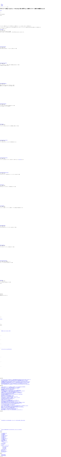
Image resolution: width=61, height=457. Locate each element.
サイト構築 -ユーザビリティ (4, 435)
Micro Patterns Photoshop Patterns (3, 260)
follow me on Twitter (3, 454)
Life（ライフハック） (3, 450)
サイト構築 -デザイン (3, 436)
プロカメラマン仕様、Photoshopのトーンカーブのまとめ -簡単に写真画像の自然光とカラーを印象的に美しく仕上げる (14, 405)
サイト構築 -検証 (3, 439)
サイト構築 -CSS (3, 437)
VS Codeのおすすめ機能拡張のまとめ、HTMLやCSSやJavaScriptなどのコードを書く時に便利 (11, 394)
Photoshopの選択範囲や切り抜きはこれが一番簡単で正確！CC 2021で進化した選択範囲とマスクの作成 (13, 402)
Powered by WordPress (3, 455)
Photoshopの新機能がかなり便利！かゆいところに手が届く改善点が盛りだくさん (10, 401)
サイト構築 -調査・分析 (4, 433)
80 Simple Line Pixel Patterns (3, 46)
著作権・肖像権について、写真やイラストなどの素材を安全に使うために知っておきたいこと (12, 409)
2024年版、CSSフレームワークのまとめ (5, 399)
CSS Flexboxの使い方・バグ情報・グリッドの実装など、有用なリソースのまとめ (10, 397)
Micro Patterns (1, 280)
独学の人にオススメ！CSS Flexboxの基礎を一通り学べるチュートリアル (9, 396)
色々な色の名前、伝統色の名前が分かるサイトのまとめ (7, 393)
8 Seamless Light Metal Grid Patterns (3, 157)
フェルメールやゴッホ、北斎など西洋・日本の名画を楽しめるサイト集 (9, 408)
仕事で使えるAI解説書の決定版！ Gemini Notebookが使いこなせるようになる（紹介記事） (11, 429)
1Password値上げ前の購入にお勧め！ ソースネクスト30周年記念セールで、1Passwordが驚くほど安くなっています (14, 383)
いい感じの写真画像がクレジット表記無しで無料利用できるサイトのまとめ (10, 391)
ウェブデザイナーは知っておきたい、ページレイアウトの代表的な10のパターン (10, 403)
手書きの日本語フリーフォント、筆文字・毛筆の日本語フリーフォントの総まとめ (10, 387)
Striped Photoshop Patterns (2, 225)
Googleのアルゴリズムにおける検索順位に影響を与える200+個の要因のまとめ (10, 400)
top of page (1, 430)
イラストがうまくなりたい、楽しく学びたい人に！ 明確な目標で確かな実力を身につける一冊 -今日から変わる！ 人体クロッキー (16, 379)
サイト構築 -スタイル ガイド (4, 438)
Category (2, 4)
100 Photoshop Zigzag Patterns (3, 103)
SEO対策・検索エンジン (4, 440)
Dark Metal (20, 159)
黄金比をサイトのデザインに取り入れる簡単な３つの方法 (7, 407)
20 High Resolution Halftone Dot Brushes (4, 172)
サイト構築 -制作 (3, 434)
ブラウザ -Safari (4, 448)
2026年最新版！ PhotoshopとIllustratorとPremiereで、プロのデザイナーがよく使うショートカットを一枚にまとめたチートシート (15, 381)
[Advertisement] (30, 20)
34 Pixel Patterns (1, 29)
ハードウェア (2, 444)
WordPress (2, 441)
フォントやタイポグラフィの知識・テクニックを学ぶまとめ (8, 404)
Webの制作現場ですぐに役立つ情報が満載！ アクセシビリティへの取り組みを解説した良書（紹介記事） (13, 420)
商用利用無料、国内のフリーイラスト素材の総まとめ (7, 389)
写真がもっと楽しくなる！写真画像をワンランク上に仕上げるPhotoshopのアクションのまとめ (12, 406)
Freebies (1, 10)
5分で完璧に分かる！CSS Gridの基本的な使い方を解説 (7, 395)
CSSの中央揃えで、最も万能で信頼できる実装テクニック (7, 398)
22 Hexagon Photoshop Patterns (3, 83)
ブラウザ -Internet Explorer (5, 446)
